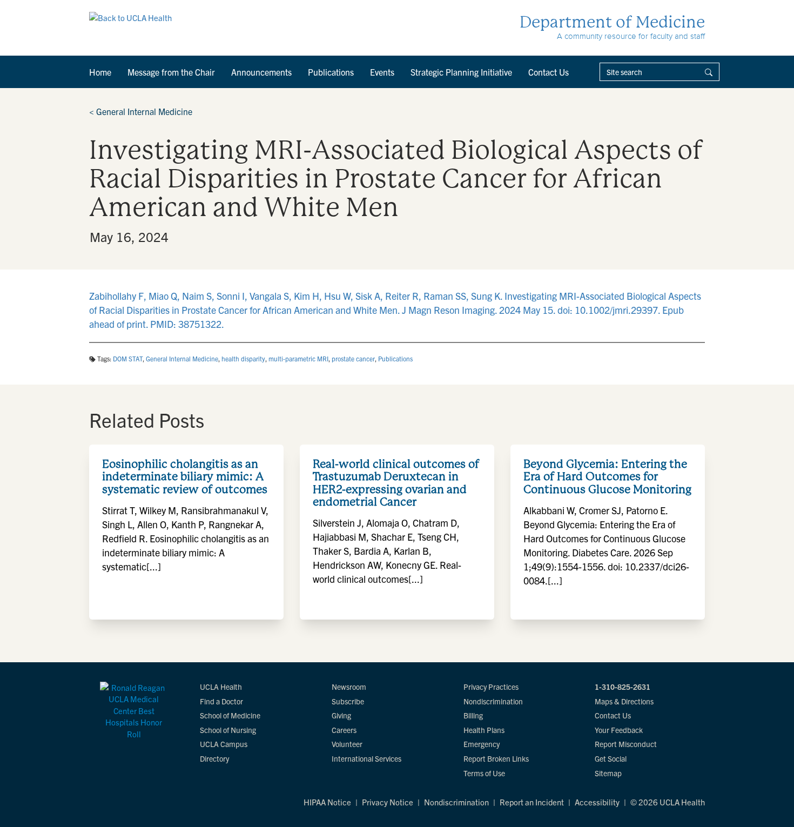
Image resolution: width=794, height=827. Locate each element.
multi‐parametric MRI (298, 358)
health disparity (243, 358)
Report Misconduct (626, 744)
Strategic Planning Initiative (461, 71)
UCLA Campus (223, 744)
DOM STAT (128, 358)
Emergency (481, 744)
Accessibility (597, 802)
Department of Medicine (612, 21)
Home (100, 71)
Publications (331, 71)
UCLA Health (221, 686)
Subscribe (348, 701)
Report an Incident (532, 802)
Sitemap (608, 773)
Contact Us (548, 71)
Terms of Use (484, 773)
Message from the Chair (171, 71)
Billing (473, 715)
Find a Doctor (221, 701)
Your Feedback (619, 730)
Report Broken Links (496, 758)
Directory (214, 758)
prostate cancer (353, 358)
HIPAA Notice (327, 802)
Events (382, 71)
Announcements (261, 71)
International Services (366, 758)
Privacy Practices (491, 686)
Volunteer (347, 744)
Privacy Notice (387, 802)
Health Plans (483, 730)
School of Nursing (228, 730)
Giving (341, 715)
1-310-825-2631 (622, 686)
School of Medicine (230, 715)
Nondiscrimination (493, 701)
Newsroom (349, 686)
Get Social (611, 758)
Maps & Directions (624, 701)
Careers (344, 730)
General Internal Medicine (140, 111)
